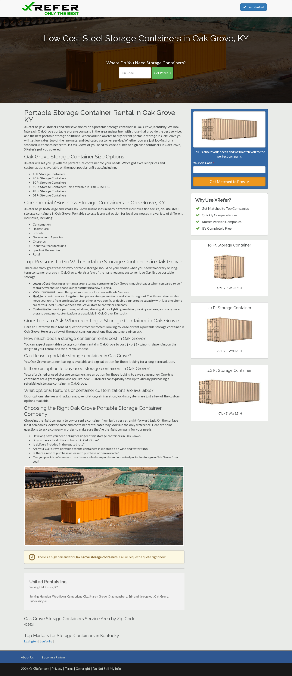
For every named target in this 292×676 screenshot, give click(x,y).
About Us (27, 657)
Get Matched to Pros (227, 181)
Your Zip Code (203, 163)
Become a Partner (54, 657)
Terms (69, 668)
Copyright (83, 668)
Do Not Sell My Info (107, 668)
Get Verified (256, 7)
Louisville (46, 641)
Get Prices (161, 73)
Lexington (31, 641)
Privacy (57, 668)
